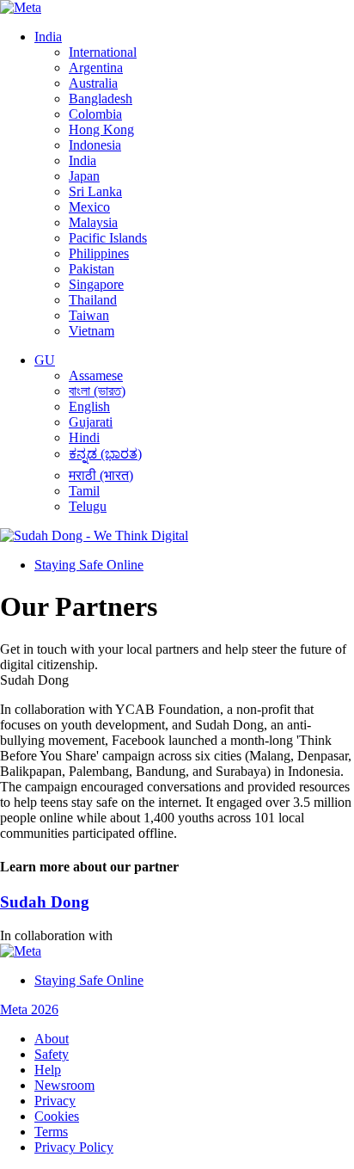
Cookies (56, 1116)
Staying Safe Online (88, 564)
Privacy (55, 1100)
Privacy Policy (73, 1147)
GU (44, 360)
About (51, 1038)
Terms (51, 1131)
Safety (51, 1054)
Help (47, 1069)
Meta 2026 (29, 1009)
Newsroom (64, 1085)
